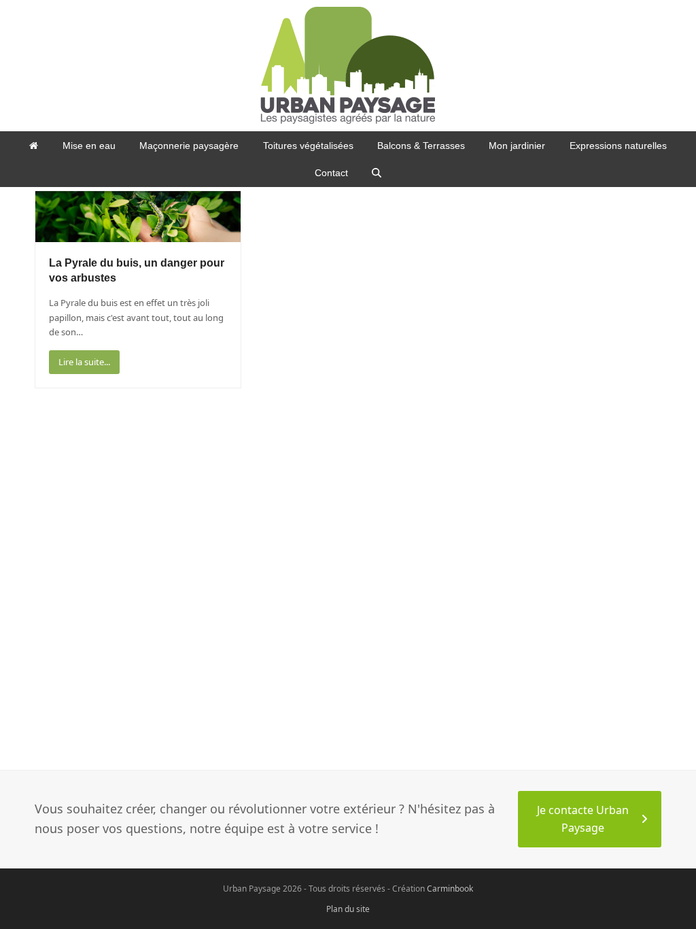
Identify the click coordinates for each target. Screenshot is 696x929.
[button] (376, 172)
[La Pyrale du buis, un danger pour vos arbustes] (138, 215)
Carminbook (450, 888)
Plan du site (348, 909)
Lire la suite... (84, 362)
